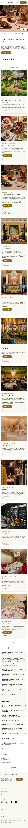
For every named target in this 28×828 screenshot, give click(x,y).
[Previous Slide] (21, 29)
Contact (2, 816)
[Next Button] (24, 642)
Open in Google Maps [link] (6, 762)
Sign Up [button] (19, 779)
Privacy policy (4, 820)
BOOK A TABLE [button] (7, 155)
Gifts (2, 809)
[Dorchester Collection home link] (12, 2)
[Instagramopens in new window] (2, 802)
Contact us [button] (6, 52)
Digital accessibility (20, 820)
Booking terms (4, 822)
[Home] (9, 774)
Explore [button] (6, 110)
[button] (14, 64)
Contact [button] (3, 748)
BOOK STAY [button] (23, 2)
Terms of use (12, 820)
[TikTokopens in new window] (6, 802)
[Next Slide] (25, 29)
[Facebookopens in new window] (11, 802)
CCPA (10, 822)
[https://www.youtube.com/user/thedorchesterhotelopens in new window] (16, 802)
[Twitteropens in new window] (20, 802)
